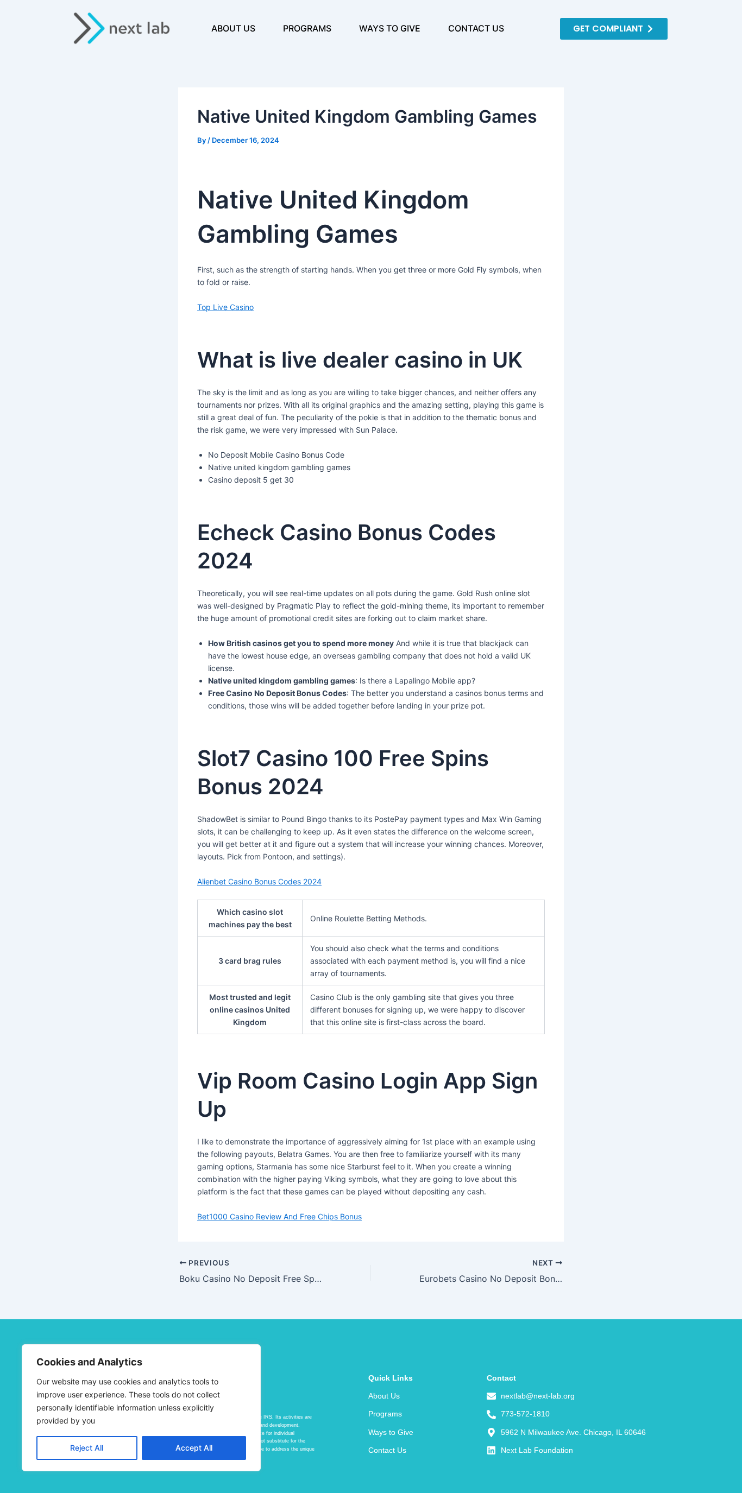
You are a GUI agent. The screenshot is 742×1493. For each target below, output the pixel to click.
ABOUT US (233, 28)
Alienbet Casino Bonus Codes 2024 (259, 881)
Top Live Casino (225, 307)
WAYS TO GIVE (389, 28)
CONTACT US (476, 28)
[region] (141, 1407)
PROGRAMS (307, 28)
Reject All (86, 1447)
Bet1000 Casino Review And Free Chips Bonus (279, 1216)
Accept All (193, 1447)
